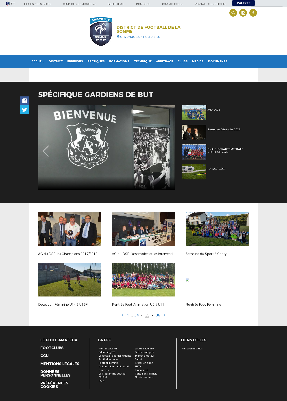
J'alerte (243, 3)
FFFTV (138, 366)
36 (158, 315)
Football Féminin (109, 363)
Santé (138, 359)
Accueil (37, 61)
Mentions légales (59, 364)
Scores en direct (144, 363)
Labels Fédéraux (144, 348)
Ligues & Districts (37, 4)
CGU (44, 356)
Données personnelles (55, 373)
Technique (143, 61)
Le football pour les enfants (115, 355)
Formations (119, 61)
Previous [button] (46, 148)
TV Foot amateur (144, 355)
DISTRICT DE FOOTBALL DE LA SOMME (148, 29)
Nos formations (144, 377)
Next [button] (167, 148)
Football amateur (109, 359)
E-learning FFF (107, 352)
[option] (106, 147)
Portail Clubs (172, 4)
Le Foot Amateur (58, 340)
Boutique (143, 4)
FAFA (101, 380)
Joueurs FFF (141, 370)
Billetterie (116, 4)
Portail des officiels (210, 4)
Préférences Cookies (54, 385)
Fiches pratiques (144, 352)
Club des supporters (79, 4)
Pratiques (96, 61)
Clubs (183, 61)
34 (137, 315)
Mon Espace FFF (108, 348)
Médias (198, 61)
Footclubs (51, 348)
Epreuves (75, 61)
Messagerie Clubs (192, 348)
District (56, 61)
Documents (218, 61)
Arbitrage (164, 61)
